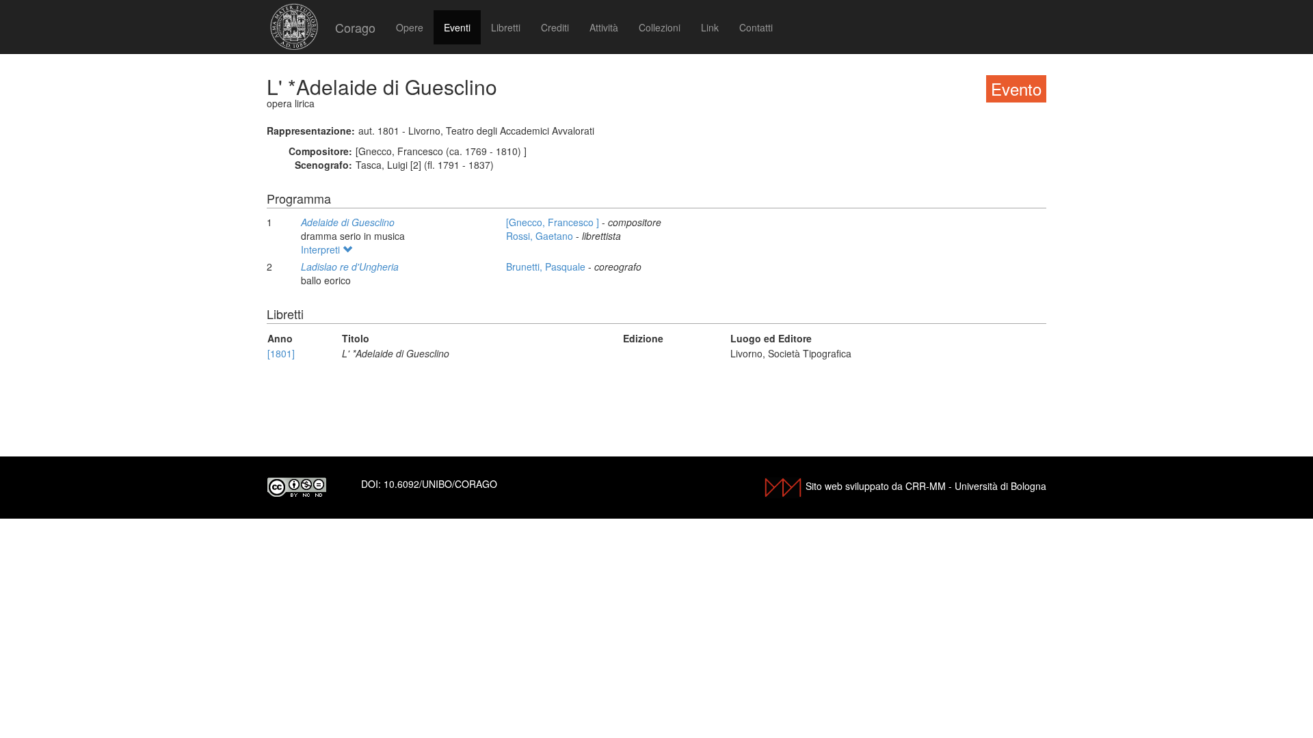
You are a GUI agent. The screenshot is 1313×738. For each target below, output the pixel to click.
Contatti (756, 27)
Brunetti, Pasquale (547, 266)
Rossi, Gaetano (541, 236)
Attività (603, 27)
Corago (355, 27)
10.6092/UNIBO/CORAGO (440, 484)
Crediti (555, 27)
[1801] (281, 353)
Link (710, 27)
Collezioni (659, 27)
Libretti (505, 27)
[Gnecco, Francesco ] (554, 222)
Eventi (457, 27)
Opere (409, 27)
